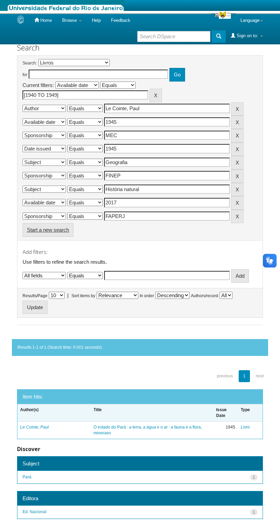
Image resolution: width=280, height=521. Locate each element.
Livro (245, 427)
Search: (30, 63)
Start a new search (48, 230)
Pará (27, 477)
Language (250, 20)
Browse (70, 20)
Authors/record (204, 295)
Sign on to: (247, 35)
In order (147, 295)
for (25, 74)
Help (96, 20)
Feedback (120, 20)
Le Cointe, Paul (34, 427)
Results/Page (35, 295)
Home (45, 20)
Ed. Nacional (34, 511)
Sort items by (83, 295)
